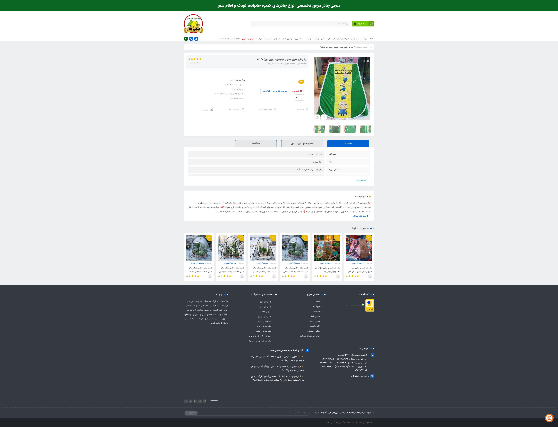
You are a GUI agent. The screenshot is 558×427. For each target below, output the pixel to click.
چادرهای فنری (265, 301)
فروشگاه (364, 38)
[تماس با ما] (549, 418)
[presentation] (370, 129)
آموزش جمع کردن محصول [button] (302, 143)
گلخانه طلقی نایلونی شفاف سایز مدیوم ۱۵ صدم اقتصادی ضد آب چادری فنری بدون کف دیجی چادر (264, 272)
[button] (363, 23)
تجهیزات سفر (266, 311)
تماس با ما (268, 38)
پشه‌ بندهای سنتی (263, 331)
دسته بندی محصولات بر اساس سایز (346, 38)
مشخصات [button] (348, 143)
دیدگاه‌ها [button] (256, 143)
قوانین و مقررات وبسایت (309, 336)
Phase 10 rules (216, 400)
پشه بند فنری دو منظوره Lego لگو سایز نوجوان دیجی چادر (327, 270)
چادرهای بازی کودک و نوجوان (259, 336)
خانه (371, 38)
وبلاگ (317, 38)
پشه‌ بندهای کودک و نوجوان (259, 341)
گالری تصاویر (326, 38)
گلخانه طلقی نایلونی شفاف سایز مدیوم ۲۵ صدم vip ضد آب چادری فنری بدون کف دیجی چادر (295, 272)
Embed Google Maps (213, 400)
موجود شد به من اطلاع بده (275, 91)
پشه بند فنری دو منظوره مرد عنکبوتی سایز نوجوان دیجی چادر (360, 270)
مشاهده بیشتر (361, 180)
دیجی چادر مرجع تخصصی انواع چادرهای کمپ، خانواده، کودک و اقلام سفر (279, 5)
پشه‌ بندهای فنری (264, 326)
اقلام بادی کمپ (264, 321)
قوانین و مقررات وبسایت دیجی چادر (287, 38)
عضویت (191, 412)
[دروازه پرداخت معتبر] (369, 305)
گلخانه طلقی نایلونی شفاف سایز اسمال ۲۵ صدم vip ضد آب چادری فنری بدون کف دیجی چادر (231, 272)
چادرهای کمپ (265, 306)
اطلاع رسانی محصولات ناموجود (228, 38)
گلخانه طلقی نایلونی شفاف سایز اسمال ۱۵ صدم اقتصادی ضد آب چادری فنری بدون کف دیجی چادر (200, 272)
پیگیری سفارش (247, 38)
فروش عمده (308, 38)
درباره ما (259, 38)
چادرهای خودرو (264, 316)
